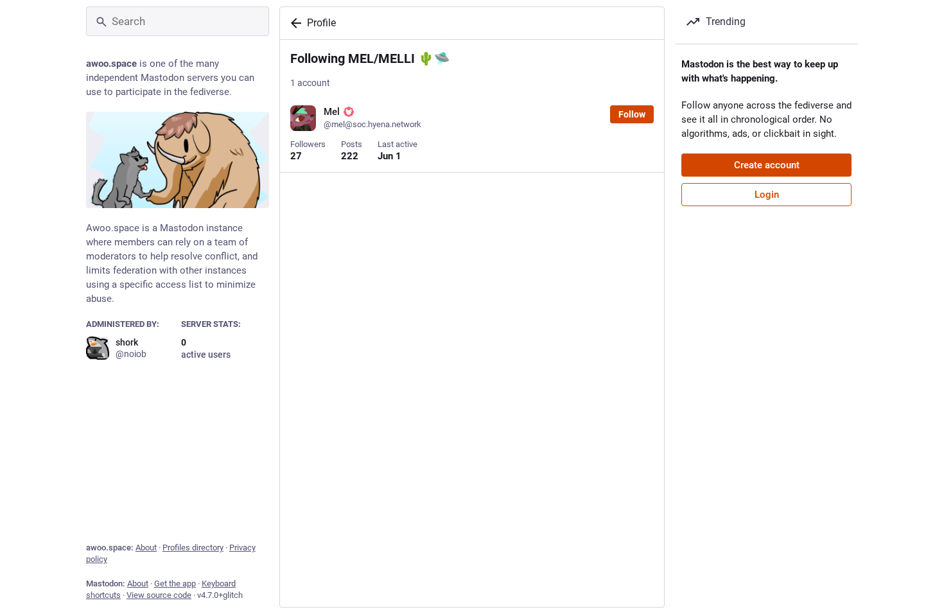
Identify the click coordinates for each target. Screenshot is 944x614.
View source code (159, 595)
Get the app (175, 583)
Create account (767, 165)
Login (767, 194)
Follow (631, 114)
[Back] (293, 23)
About (146, 547)
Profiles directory (192, 547)
